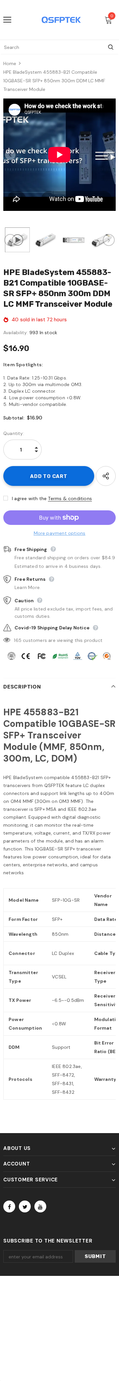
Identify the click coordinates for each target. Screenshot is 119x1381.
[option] (59, 155)
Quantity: (13, 433)
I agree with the (29, 498)
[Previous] (10, 155)
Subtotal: (13, 418)
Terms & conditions (70, 498)
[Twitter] (25, 1206)
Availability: (15, 332)
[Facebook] (9, 1206)
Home (9, 63)
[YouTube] (40, 1206)
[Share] (106, 476)
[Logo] (61, 20)
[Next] (109, 155)
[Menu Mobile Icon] (7, 20)
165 (17, 640)
